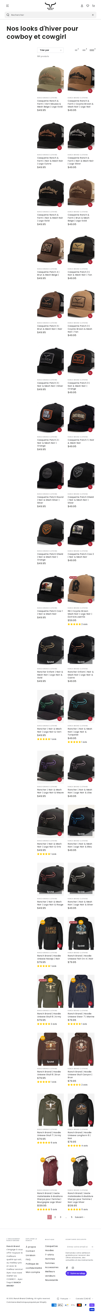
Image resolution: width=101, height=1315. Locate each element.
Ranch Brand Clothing (23, 1298)
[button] (74, 624)
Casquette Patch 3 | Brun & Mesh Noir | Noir (49, 327)
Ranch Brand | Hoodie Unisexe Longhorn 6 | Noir (79, 1135)
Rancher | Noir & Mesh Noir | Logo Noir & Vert (49, 730)
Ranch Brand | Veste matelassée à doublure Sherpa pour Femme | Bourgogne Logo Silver (50, 1197)
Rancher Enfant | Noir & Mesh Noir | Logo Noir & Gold (50, 674)
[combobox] (46, 15)
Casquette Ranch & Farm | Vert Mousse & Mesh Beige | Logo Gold (50, 103)
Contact (30, 1251)
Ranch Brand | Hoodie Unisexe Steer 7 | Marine (81, 1015)
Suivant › (79, 1217)
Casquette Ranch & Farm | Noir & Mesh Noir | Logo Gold (50, 217)
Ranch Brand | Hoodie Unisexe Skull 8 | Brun (49, 1073)
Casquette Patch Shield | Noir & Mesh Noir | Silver (81, 500)
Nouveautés (51, 1280)
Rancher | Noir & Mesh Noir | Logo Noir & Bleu (80, 845)
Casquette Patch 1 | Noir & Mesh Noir (81, 441)
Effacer (86, 15)
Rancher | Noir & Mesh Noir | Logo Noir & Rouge (50, 903)
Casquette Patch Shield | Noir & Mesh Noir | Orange (50, 557)
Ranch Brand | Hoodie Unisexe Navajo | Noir (49, 957)
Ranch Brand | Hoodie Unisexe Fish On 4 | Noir (80, 957)
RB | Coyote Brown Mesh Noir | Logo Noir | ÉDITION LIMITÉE (80, 614)
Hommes (50, 1258)
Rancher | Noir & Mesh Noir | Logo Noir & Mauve (50, 791)
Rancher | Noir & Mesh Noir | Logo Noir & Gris (49, 845)
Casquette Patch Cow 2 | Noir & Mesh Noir (81, 555)
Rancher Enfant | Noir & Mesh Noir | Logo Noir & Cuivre (81, 674)
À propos (31, 1246)
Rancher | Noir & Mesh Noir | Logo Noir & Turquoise (80, 731)
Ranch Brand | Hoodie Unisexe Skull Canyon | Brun (80, 1074)
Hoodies (49, 1250)
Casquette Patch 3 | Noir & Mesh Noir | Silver (50, 384)
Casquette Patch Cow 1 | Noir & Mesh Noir (50, 612)
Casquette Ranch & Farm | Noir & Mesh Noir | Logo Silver (81, 160)
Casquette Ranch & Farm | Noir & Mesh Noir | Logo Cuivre (50, 160)
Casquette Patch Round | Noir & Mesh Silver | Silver (50, 500)
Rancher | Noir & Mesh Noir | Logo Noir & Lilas (80, 791)
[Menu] (7, 6)
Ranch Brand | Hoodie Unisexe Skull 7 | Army (49, 1134)
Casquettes (51, 1246)
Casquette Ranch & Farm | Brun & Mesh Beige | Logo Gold (78, 217)
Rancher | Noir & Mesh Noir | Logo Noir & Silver (80, 903)
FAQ (28, 1259)
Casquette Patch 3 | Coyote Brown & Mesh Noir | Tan (80, 328)
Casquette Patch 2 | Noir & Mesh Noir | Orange (48, 442)
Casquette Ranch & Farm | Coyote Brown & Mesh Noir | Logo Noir (81, 103)
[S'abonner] (92, 1247)
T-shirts (49, 1254)
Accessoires (52, 1267)
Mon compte (33, 1272)
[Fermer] (92, 14)
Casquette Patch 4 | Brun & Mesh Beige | (48, 273)
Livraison (30, 1255)
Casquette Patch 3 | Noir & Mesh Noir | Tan (80, 273)
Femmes (50, 1263)
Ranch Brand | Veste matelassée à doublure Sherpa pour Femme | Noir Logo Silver (80, 1197)
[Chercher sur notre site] (8, 15)
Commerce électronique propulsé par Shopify (26, 1302)
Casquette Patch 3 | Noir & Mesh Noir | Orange (79, 385)
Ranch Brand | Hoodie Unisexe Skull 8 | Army (49, 1015)
